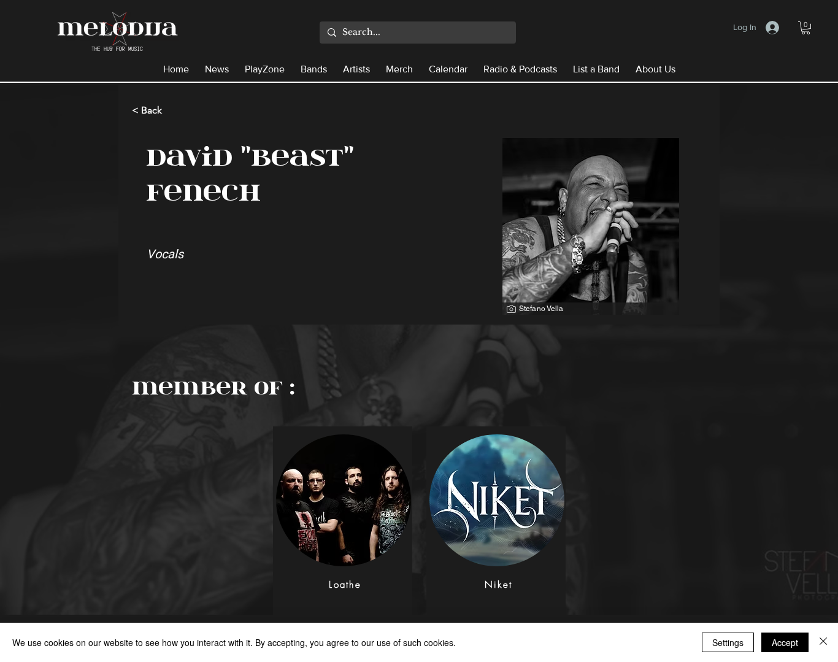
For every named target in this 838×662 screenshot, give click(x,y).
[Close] (823, 642)
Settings (728, 642)
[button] (805, 27)
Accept (785, 642)
